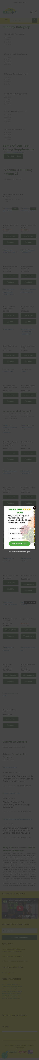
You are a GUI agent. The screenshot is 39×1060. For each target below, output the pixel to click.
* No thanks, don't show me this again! (19, 552)
